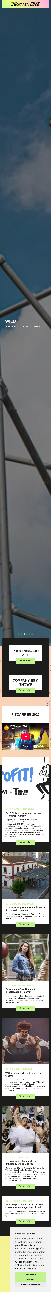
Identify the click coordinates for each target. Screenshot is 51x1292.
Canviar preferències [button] (30, 1284)
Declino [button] (30, 1279)
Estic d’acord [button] (30, 1274)
